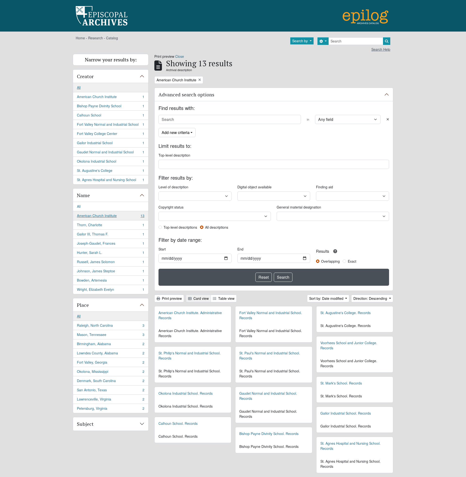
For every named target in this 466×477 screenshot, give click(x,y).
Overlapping (330, 261)
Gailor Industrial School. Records (345, 413)
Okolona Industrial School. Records (185, 393)
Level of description (173, 186)
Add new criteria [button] (176, 132)
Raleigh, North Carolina (110, 326)
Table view (225, 298)
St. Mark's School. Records (341, 383)
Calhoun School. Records (178, 423)
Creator (85, 76)
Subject (85, 424)
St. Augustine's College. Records (345, 312)
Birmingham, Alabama (110, 345)
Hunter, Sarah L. (110, 253)
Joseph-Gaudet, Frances (110, 244)
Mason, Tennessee (110, 335)
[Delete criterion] (387, 119)
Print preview (171, 298)
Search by (300, 40)
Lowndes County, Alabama (110, 354)
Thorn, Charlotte (110, 226)
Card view (200, 298)
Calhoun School (110, 116)
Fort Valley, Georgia (110, 363)
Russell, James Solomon (110, 263)
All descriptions (216, 227)
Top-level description (174, 155)
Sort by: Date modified (326, 298)
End (240, 249)
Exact (352, 261)
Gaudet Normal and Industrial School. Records (268, 396)
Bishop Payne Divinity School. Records (269, 433)
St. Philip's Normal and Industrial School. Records (189, 355)
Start (162, 249)
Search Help (380, 49)
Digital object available (254, 186)
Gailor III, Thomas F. (110, 235)
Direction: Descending (370, 298)
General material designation (299, 207)
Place (83, 305)
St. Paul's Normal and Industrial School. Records (269, 355)
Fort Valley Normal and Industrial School (110, 125)
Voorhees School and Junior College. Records (348, 345)
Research (95, 37)
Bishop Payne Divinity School (110, 107)
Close (179, 56)
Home (80, 37)
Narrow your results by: (111, 59)
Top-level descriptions (180, 227)
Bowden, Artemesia (110, 281)
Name (83, 195)
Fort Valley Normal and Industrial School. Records (270, 315)
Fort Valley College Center (110, 134)
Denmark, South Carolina (110, 381)
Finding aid (324, 186)
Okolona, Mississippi (110, 372)
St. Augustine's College (110, 171)
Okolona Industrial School (110, 162)
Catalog (112, 37)
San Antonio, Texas (110, 391)
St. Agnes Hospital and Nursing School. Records (350, 446)
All (79, 87)
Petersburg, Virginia (110, 409)
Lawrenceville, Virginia (110, 400)
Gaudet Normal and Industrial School (110, 153)
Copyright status (170, 207)
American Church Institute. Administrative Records (190, 315)
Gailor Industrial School (110, 144)
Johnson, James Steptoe (110, 272)
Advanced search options (186, 94)
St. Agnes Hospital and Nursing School (110, 180)
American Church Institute (110, 97)
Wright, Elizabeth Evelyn (110, 290)
